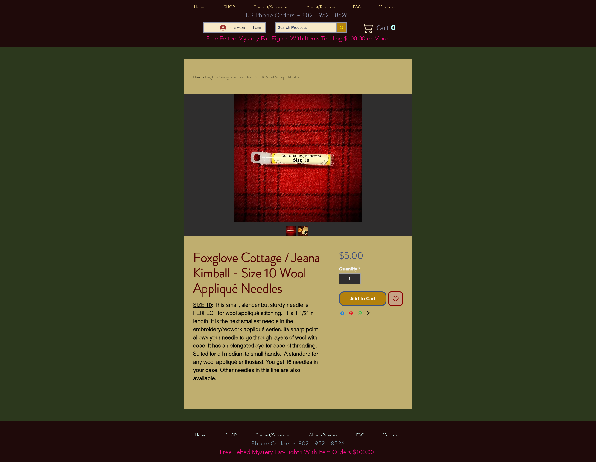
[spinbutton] (349, 279)
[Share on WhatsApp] (360, 313)
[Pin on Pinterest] (351, 313)
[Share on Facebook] (342, 313)
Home (197, 77)
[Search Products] (341, 27)
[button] (229, 7)
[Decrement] (344, 279)
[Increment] (356, 279)
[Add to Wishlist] (395, 298)
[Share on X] (369, 313)
